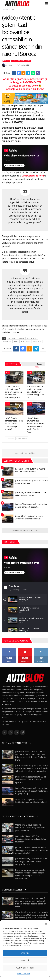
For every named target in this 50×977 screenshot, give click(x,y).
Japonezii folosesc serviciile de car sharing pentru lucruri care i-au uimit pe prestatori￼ (31, 850)
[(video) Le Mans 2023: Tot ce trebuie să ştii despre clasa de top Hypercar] (7, 839)
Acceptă (25, 953)
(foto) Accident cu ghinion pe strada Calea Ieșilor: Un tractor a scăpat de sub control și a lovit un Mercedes (31, 768)
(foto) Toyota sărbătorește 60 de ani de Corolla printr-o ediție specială (30, 779)
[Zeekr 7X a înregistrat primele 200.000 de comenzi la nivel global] (7, 519)
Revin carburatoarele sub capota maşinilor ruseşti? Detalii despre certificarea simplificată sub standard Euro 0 (30, 874)
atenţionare (11, 338)
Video (7, 61)
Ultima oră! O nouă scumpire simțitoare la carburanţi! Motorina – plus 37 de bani (31, 827)
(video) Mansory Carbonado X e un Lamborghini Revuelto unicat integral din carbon (31, 861)
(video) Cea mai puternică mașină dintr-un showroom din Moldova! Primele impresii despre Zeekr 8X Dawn (30, 755)
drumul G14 (7, 341)
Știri (13, 61)
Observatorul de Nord (33, 175)
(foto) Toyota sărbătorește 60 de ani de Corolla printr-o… (30, 493)
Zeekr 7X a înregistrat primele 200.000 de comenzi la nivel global (31, 800)
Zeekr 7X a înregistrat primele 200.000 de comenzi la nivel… (29, 517)
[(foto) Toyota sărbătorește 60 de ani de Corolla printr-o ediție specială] (14, 408)
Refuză (25, 960)
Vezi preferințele (25, 967)
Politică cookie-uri (23, 973)
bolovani (21, 338)
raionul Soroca (25, 341)
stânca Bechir (37, 341)
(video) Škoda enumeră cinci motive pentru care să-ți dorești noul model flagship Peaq (31, 791)
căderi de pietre (31, 338)
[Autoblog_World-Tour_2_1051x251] (25, 98)
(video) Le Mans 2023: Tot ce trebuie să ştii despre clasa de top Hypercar (31, 839)
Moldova (20, 61)
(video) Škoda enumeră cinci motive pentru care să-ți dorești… (31, 505)
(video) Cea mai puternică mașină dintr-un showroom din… (30, 470)
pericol (16, 341)
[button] (46, 923)
